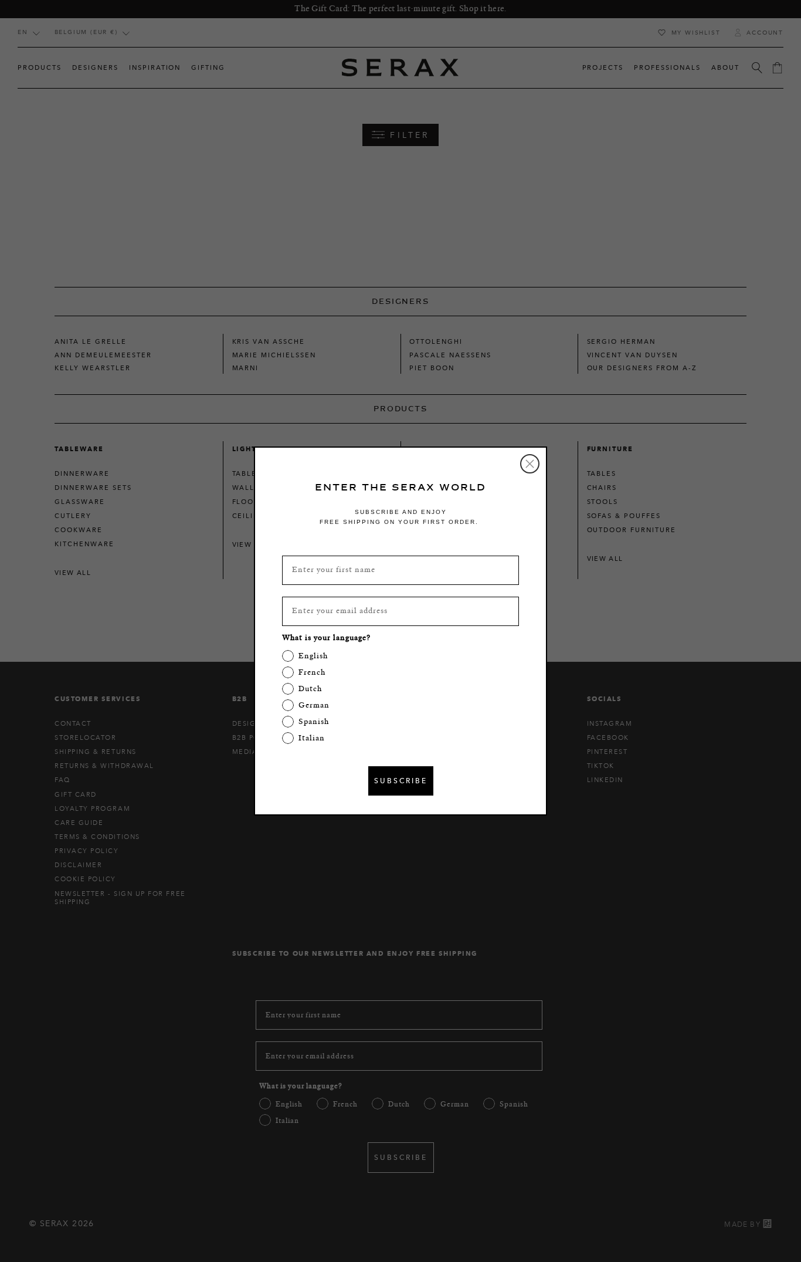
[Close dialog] (530, 464)
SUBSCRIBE (400, 780)
